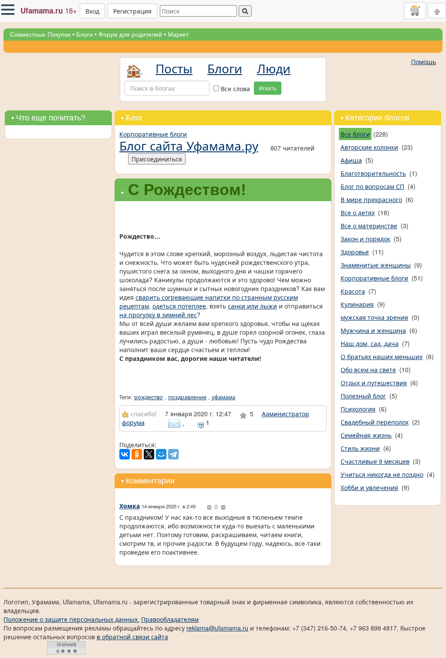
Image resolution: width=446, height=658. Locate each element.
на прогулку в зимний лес (158, 314)
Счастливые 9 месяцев (375, 461)
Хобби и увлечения (369, 487)
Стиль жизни (360, 448)
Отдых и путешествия (374, 382)
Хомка (129, 505)
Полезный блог (363, 395)
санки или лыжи (252, 306)
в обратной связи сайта (132, 636)
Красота (353, 291)
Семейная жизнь (366, 435)
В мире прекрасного (371, 199)
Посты (174, 68)
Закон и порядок (365, 238)
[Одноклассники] (137, 454)
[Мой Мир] (161, 454)
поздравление (187, 397)
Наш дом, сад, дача (370, 343)
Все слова (234, 88)
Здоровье (355, 251)
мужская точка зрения (374, 317)
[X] (149, 454)
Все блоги (355, 134)
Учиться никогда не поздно (382, 474)
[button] (7, 9)
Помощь (423, 61)
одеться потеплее (179, 306)
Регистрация (132, 11)
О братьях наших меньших (381, 356)
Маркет (178, 34)
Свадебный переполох (375, 422)
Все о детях (358, 212)
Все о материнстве (369, 225)
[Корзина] (415, 10)
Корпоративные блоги (153, 134)
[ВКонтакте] (124, 454)
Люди (274, 68)
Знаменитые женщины (376, 264)
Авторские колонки (369, 147)
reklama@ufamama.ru (217, 628)
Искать (268, 88)
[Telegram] (173, 454)
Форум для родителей (130, 34)
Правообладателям (170, 619)
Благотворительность (373, 173)
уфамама (223, 397)
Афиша (351, 160)
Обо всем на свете (368, 369)
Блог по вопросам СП (372, 186)
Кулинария (357, 304)
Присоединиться (157, 158)
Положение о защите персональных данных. (71, 619)
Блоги (84, 34)
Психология (358, 408)
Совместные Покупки (40, 34)
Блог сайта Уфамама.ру (188, 145)
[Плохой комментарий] (223, 507)
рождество (148, 397)
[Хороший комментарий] (209, 507)
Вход (92, 11)
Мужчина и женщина (373, 330)
